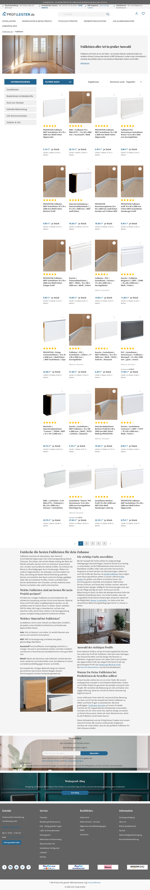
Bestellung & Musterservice (50, 822)
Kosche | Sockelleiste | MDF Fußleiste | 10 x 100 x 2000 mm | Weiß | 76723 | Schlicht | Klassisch (80, 430)
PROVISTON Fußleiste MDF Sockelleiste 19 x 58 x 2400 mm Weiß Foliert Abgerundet (132, 504)
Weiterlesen (84, 63)
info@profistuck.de (15, 837)
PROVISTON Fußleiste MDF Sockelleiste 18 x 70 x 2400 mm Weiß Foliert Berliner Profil (54, 207)
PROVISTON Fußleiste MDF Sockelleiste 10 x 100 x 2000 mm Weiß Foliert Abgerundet (106, 133)
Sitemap (43, 857)
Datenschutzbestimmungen (44, 765)
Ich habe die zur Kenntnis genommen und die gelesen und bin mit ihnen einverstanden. (73, 766)
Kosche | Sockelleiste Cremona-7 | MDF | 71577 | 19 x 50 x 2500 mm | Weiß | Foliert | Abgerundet (132, 430)
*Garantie (43, 817)
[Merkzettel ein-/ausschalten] (62, 94)
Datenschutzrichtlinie (51, 761)
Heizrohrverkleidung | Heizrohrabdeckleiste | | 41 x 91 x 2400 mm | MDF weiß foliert (79, 207)
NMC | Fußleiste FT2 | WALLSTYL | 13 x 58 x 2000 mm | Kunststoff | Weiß (80, 132)
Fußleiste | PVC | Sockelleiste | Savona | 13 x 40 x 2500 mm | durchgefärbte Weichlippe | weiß (105, 282)
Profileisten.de (7, 32)
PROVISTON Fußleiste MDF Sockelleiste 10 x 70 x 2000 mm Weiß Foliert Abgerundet (54, 133)
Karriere (122, 830)
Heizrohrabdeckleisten (89, 667)
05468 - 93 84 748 (11, 827)
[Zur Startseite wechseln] (18, 14)
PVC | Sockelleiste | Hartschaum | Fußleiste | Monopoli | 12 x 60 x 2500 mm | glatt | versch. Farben (132, 356)
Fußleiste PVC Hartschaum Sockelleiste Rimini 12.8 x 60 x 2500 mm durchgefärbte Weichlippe (132, 133)
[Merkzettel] (143, 14)
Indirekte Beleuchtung (17, 109)
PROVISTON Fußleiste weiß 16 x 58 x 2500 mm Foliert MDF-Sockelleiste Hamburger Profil (131, 207)
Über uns (122, 822)
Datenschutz (84, 817)
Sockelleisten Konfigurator (50, 848)
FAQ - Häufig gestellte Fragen (51, 826)
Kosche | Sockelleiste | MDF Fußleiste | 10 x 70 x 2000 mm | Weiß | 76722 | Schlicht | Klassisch (106, 356)
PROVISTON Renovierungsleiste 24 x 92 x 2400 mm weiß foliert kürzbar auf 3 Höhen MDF (106, 207)
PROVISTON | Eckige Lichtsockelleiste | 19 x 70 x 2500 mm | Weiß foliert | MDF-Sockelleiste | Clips (54, 356)
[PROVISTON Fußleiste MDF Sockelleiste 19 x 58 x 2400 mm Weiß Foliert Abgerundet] (132, 478)
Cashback (43, 852)
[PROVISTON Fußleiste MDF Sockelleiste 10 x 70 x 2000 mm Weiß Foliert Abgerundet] (54, 107)
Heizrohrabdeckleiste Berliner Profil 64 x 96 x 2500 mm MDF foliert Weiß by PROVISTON (105, 430)
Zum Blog (75, 793)
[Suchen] (108, 14)
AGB (86, 765)
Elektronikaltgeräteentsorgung (130, 835)
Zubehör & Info (14, 122)
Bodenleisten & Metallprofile (20, 96)
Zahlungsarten (45, 835)
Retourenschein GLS (47, 844)
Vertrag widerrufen (12, 842)
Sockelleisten (13, 89)
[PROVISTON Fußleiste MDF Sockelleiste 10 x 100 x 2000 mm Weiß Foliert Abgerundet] (106, 107)
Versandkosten (94, 882)
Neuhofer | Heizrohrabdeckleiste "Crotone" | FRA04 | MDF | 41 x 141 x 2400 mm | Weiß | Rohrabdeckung (54, 430)
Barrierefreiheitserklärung (129, 839)
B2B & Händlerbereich (127, 826)
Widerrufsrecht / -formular (90, 822)
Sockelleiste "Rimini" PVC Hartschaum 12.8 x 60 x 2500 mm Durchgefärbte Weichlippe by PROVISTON (80, 504)
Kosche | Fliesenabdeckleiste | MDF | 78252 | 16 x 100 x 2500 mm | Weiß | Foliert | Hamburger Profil (80, 282)
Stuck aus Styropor (15, 102)
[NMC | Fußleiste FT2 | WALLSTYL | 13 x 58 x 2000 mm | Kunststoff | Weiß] (80, 107)
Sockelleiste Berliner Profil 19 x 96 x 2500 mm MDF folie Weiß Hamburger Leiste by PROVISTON (105, 504)
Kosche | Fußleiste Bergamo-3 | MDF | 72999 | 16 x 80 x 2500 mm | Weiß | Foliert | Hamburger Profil (132, 282)
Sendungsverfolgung (127, 817)
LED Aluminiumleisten (17, 115)
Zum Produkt (54, 160)
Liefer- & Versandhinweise (50, 830)
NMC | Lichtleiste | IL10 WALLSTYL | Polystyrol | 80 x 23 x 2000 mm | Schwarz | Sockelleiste (53, 504)
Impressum (84, 834)
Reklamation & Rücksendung (50, 839)
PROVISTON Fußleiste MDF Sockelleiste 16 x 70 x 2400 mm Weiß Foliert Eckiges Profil (54, 282)
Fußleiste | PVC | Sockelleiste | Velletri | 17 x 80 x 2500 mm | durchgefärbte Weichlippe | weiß (80, 356)
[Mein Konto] (136, 14)
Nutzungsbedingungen (73, 761)
